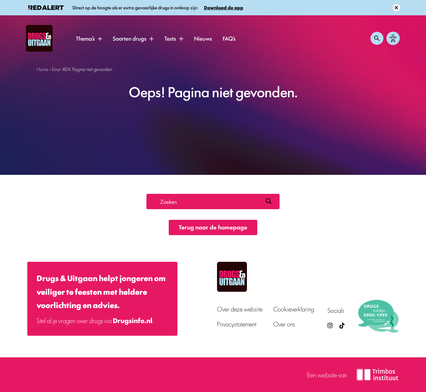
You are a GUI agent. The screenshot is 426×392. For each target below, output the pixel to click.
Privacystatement (236, 323)
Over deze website (240, 308)
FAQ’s (229, 38)
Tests (170, 38)
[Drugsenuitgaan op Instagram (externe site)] (330, 325)
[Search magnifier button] (268, 201)
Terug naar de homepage (213, 226)
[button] (100, 39)
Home (42, 68)
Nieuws (203, 38)
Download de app (223, 7)
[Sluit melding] (396, 7)
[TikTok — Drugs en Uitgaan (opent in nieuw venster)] (341, 325)
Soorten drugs (129, 38)
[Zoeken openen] (377, 38)
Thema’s (85, 38)
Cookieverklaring (293, 308)
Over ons (284, 323)
